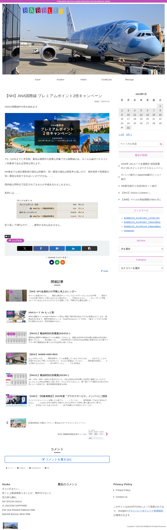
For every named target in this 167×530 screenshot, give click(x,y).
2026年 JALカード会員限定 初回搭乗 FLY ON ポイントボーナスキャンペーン (142, 166)
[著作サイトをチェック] (51, 262)
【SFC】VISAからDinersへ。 (136, 193)
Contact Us (121, 497)
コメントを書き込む (59, 459)
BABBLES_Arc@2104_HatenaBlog (142, 226)
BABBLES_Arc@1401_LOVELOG (142, 218)
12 (141, 114)
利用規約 (158, 511)
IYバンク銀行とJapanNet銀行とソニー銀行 (141, 177)
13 (147, 114)
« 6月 (121, 134)
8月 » (129, 134)
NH (9, 236)
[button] (89, 248)
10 (128, 114)
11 (134, 114)
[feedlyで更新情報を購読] (57, 262)
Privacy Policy (123, 490)
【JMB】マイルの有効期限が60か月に (141, 199)
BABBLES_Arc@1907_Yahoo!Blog (142, 222)
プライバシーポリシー (139, 511)
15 (160, 114)
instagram (129, 230)
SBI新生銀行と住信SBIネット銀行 (139, 186)
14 (154, 114)
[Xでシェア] (24, 248)
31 (128, 127)
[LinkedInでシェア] (73, 248)
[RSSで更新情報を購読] (62, 262)
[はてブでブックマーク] (57, 248)
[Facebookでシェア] (41, 248)
